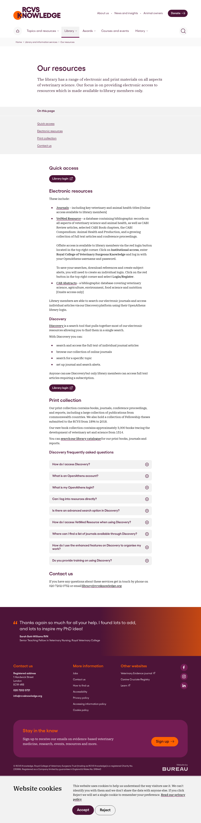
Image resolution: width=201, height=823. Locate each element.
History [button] (140, 31)
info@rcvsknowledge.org (27, 696)
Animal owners (153, 13)
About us (103, 13)
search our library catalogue (81, 438)
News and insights (126, 13)
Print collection (47, 138)
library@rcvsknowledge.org (102, 586)
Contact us (44, 145)
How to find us (81, 685)
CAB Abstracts (66, 283)
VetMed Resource (68, 218)
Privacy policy (81, 698)
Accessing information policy (89, 704)
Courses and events (115, 31)
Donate (175, 13)
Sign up (162, 741)
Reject (105, 810)
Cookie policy (81, 710)
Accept (83, 809)
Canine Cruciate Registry (135, 679)
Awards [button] (88, 31)
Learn (125, 685)
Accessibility (80, 692)
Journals (62, 208)
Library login (60, 178)
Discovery (56, 326)
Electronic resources (50, 131)
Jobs (75, 673)
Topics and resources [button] (41, 31)
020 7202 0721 (21, 690)
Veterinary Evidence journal (138, 673)
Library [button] (69, 31)
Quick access (45, 123)
